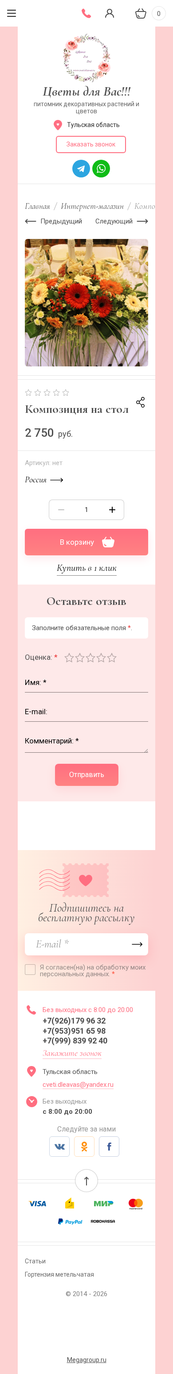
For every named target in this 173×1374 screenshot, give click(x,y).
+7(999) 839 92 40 (75, 1040)
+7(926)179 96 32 (76, 1020)
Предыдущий (61, 221)
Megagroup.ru (86, 1359)
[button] (86, 1181)
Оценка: (41, 657)
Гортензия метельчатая (59, 1274)
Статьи (35, 1261)
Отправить (86, 774)
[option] (86, 302)
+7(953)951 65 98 (75, 1030)
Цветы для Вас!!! (86, 91)
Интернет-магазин (92, 206)
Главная (37, 206)
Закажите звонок (72, 1053)
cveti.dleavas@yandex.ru (78, 1085)
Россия (36, 479)
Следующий (114, 221)
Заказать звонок (91, 144)
